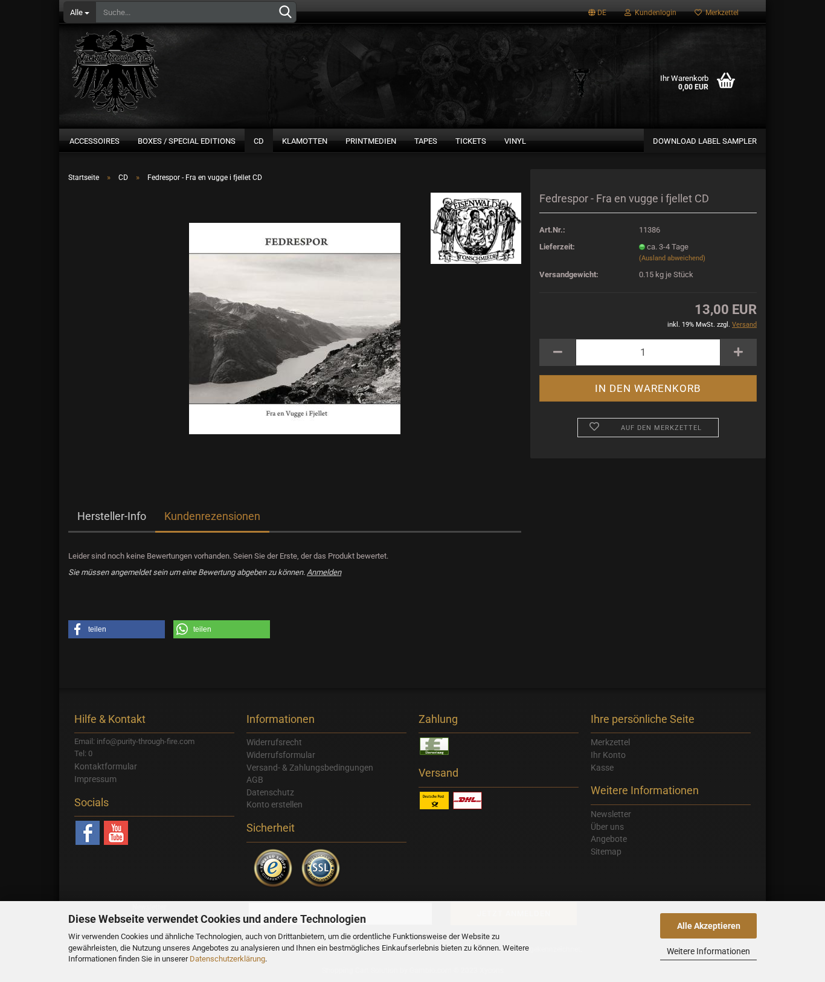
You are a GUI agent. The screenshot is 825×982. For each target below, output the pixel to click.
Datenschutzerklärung (227, 958)
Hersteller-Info (111, 516)
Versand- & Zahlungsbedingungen (309, 767)
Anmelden (324, 572)
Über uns (607, 827)
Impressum (95, 779)
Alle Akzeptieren (708, 926)
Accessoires (94, 141)
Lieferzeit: (557, 246)
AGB (254, 780)
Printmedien (370, 141)
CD (259, 141)
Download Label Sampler (705, 141)
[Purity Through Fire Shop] (161, 66)
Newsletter (611, 814)
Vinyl (515, 141)
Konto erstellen (274, 804)
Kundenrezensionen (212, 516)
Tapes (425, 141)
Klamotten (304, 141)
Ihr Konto (608, 755)
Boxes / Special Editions (187, 141)
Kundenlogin (653, 12)
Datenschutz (270, 792)
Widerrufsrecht (274, 742)
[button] (116, 629)
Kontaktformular (105, 766)
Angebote (609, 839)
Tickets (470, 141)
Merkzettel (720, 12)
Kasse (602, 767)
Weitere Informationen (708, 951)
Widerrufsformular (280, 755)
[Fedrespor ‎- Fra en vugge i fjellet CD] (294, 327)
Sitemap (606, 851)
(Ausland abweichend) (672, 258)
